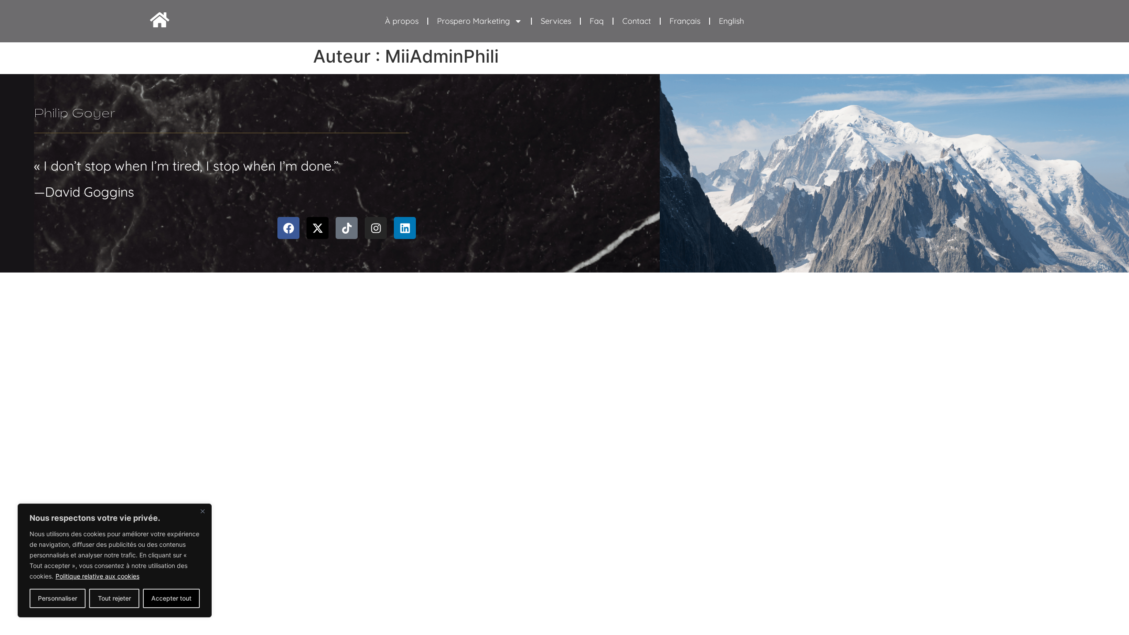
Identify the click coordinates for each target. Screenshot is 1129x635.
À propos (402, 21)
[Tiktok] (347, 228)
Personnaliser (57, 598)
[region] (115, 560)
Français (684, 21)
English (731, 21)
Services (556, 21)
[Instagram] (376, 228)
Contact (636, 21)
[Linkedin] (405, 228)
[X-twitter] (318, 228)
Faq (597, 21)
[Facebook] (288, 228)
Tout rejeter (114, 598)
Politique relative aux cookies (97, 576)
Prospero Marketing (473, 21)
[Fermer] (202, 511)
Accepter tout (171, 598)
